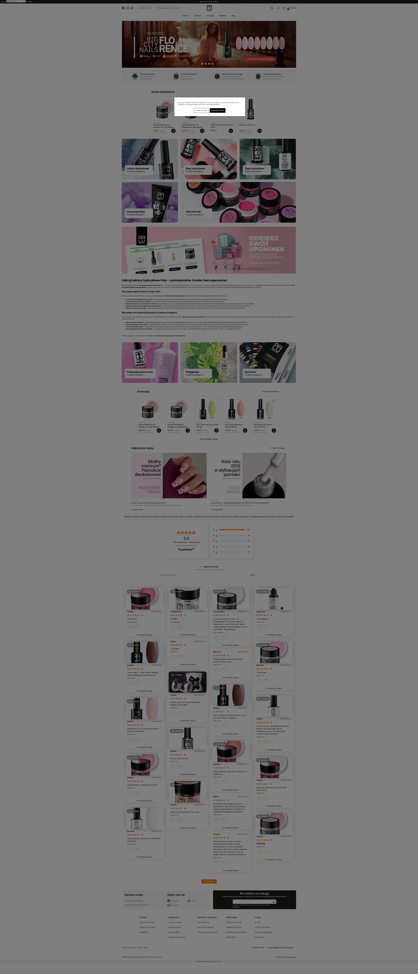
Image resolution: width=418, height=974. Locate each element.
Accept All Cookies (217, 110)
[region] (209, 106)
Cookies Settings (201, 110)
